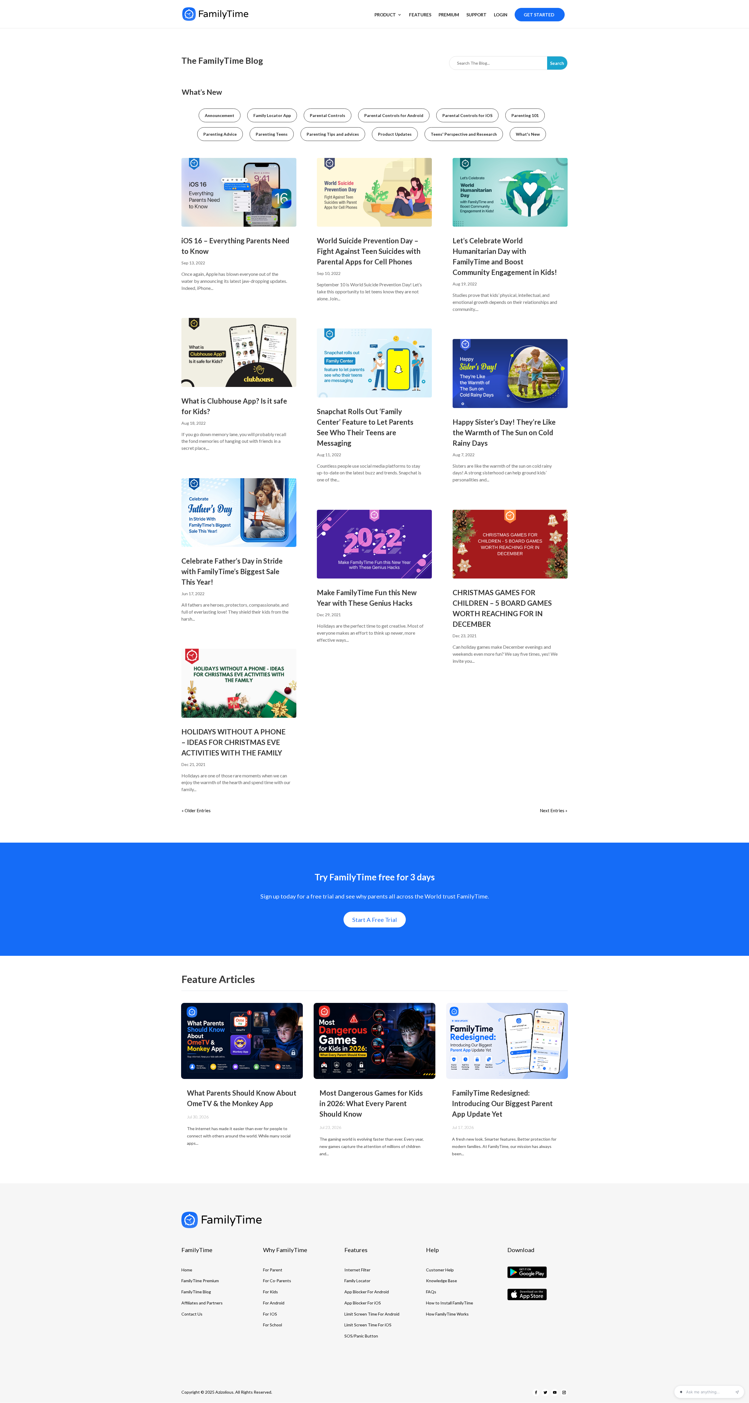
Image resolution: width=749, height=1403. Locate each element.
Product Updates (395, 134)
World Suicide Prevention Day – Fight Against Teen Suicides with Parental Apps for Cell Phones (368, 251)
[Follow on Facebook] (536, 1392)
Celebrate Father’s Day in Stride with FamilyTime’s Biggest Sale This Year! (232, 571)
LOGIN (500, 15)
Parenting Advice (220, 134)
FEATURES (420, 15)
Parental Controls (327, 115)
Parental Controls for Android (393, 115)
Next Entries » (553, 810)
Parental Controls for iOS (467, 115)
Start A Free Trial (374, 919)
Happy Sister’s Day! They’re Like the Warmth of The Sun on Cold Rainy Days (504, 432)
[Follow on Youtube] (554, 1392)
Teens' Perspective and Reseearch (464, 134)
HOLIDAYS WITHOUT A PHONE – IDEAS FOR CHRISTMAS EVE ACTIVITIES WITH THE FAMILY (233, 742)
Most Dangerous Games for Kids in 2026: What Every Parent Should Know (371, 1103)
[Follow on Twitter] (545, 1392)
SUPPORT (476, 15)
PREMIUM (449, 15)
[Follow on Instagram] (564, 1392)
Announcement (219, 115)
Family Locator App (272, 115)
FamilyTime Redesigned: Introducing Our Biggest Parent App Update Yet (502, 1103)
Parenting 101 (525, 115)
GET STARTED (539, 15)
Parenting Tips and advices (333, 134)
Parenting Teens (272, 134)
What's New (528, 134)
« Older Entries (196, 810)
